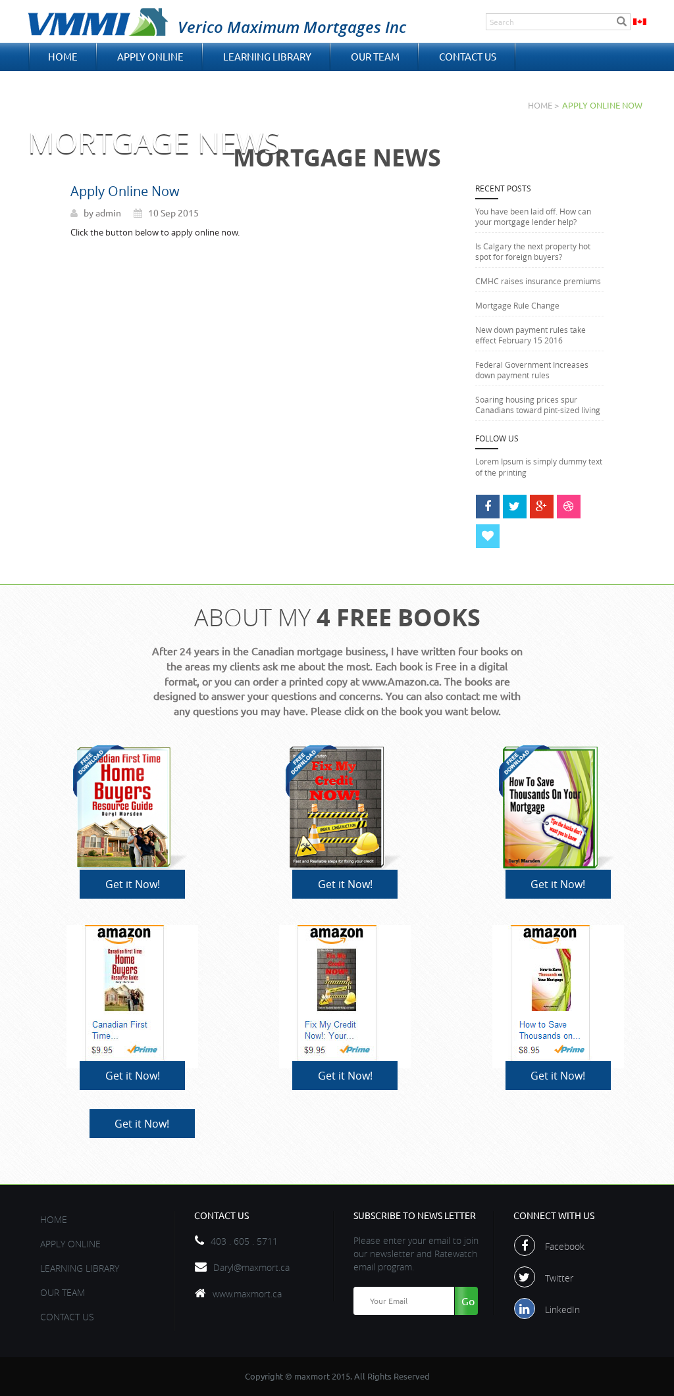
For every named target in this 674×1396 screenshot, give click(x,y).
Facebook (564, 1246)
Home (63, 56)
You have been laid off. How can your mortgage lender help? (533, 216)
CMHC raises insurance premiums (538, 281)
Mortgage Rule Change (517, 305)
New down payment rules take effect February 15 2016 (530, 334)
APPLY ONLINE (150, 56)
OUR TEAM (375, 56)
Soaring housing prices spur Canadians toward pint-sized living (537, 404)
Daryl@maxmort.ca (251, 1267)
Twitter (559, 1278)
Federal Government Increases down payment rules (531, 369)
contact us (467, 56)
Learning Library (267, 56)
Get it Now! (132, 884)
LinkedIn (562, 1309)
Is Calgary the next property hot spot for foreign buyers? (532, 251)
